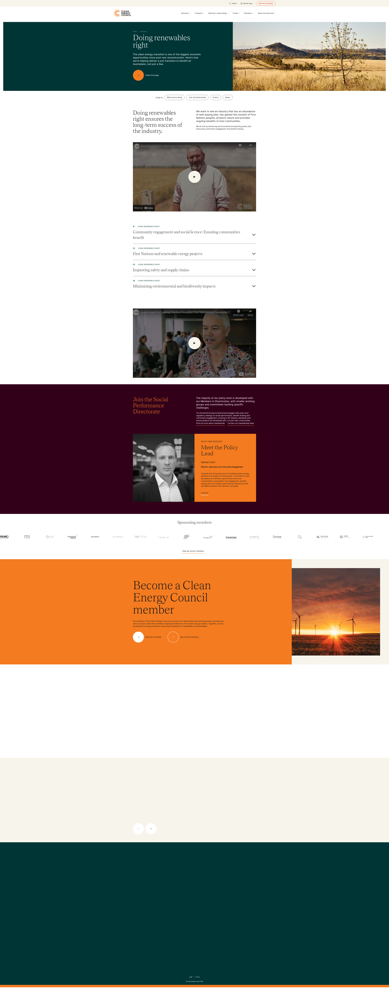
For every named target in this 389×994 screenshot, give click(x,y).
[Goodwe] (164, 536)
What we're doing (174, 97)
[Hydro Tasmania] (187, 536)
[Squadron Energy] (368, 536)
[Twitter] (195, 877)
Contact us (137, 895)
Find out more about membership (210, 423)
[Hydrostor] (210, 536)
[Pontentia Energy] (278, 536)
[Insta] (188, 877)
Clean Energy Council (194, 981)
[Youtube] (199, 877)
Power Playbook (159, 898)
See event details (207, 753)
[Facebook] (185, 877)
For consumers (179, 903)
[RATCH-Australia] (300, 536)
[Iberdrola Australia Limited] (232, 536)
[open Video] (194, 177)
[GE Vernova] (119, 536)
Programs (198, 13)
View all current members (193, 551)
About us (136, 900)
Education (248, 13)
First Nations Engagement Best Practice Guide (160, 912)
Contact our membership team (241, 423)
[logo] (122, 13)
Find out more (196, 827)
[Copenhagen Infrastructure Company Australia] (28, 536)
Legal (190, 977)
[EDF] (51, 536)
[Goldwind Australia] (141, 536)
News (227, 97)
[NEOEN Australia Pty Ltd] (255, 536)
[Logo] (194, 867)
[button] (196, 703)
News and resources (266, 13)
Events (235, 13)
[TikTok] (203, 877)
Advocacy (185, 13)
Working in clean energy (217, 13)
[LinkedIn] (192, 877)
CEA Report (158, 893)
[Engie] (73, 536)
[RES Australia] (323, 536)
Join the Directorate (197, 97)
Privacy (198, 977)
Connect (204, 493)
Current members (139, 905)
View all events (139, 740)
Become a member (266, 3)
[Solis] (346, 536)
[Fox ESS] (96, 536)
